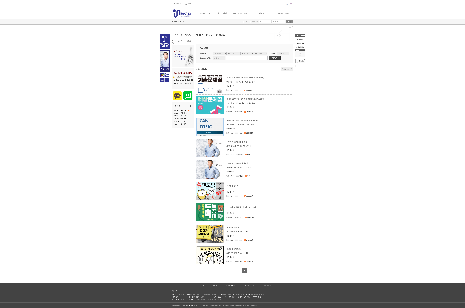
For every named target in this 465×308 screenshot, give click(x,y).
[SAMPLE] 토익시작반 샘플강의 (237, 163)
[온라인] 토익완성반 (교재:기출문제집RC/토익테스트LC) (245, 77)
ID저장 (246, 21)
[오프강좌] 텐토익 (232, 186)
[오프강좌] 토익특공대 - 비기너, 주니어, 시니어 (241, 207)
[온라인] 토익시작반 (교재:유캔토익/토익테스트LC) (243, 120)
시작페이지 (179, 3)
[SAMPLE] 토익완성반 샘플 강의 (237, 142)
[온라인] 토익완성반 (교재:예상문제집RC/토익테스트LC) (245, 99)
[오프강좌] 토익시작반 (233, 227)
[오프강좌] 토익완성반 (233, 249)
